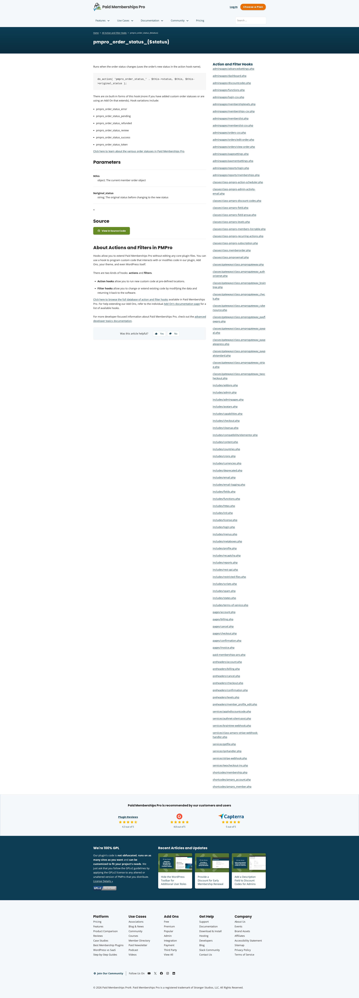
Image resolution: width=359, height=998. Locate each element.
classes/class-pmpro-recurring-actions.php (238, 236)
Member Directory (139, 940)
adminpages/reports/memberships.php (236, 175)
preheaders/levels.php (226, 697)
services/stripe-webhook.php (230, 758)
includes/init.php (223, 513)
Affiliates (240, 935)
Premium (169, 926)
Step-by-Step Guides (105, 954)
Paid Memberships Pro (134, 5)
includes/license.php (225, 520)
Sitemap (239, 945)
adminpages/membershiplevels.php (234, 104)
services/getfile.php (224, 744)
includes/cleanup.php (225, 427)
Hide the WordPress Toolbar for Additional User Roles (173, 880)
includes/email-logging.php (229, 484)
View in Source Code (114, 230)
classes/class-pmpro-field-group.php (234, 214)
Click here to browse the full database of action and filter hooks (130, 299)
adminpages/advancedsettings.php (233, 68)
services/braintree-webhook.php (232, 725)
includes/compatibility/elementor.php (235, 435)
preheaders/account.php (227, 662)
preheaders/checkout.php (228, 683)
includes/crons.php (224, 456)
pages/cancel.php (223, 626)
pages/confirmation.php (227, 640)
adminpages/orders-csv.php (229, 132)
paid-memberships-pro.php (229, 654)
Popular (168, 931)
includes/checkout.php (226, 420)
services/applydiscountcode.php (232, 711)
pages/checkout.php (225, 633)
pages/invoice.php (223, 647)
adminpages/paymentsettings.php (233, 161)
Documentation (150, 20)
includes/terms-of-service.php (230, 605)
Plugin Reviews (128, 817)
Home (96, 33)
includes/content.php (225, 442)
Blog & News (136, 926)
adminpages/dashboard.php (229, 75)
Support (204, 921)
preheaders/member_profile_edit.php (235, 704)
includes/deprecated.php (227, 470)
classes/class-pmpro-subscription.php (235, 243)
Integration (170, 940)
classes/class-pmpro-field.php (230, 207)
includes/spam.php (224, 591)
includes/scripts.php (225, 583)
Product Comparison (105, 931)
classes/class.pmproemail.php (231, 257)
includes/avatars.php (225, 406)
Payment (169, 945)
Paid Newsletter (138, 945)
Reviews (98, 935)
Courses (133, 935)
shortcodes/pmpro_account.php (232, 779)
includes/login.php (224, 527)
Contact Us (205, 954)
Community (178, 20)
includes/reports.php (225, 562)
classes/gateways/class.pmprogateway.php (238, 264)
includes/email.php (224, 477)
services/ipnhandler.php (227, 751)
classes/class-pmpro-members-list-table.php (239, 229)
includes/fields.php (224, 491)
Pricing (200, 20)
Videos (133, 954)
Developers (206, 940)
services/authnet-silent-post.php (232, 718)
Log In (234, 7)
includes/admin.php (225, 392)
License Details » (103, 881)
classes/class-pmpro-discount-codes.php (237, 200)
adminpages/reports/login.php (231, 168)
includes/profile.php (225, 548)
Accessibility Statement (248, 940)
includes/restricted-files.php (229, 576)
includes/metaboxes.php (227, 541)
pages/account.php (224, 612)
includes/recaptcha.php (227, 555)
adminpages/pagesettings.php (231, 154)
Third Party (170, 950)
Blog (202, 945)
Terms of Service (244, 954)
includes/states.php (224, 598)
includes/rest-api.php (225, 569)
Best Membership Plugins (108, 945)
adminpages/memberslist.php (230, 118)
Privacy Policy (243, 950)
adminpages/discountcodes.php (232, 83)
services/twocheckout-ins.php (230, 765)
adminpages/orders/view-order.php (234, 146)
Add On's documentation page (182, 303)
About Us (240, 921)
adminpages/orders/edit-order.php (233, 139)
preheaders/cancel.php (226, 676)
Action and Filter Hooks (233, 64)
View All (168, 954)
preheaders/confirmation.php (230, 690)
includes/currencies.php (227, 463)
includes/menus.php (225, 534)
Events (238, 926)
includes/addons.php (225, 385)
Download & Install (210, 931)
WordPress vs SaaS (104, 950)
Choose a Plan (253, 7)
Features (100, 20)
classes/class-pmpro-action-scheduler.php (238, 182)
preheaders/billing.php (226, 669)
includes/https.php (224, 506)
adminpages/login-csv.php (228, 97)
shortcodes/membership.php (230, 772)
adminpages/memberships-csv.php (234, 111)
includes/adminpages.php (228, 399)
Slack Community (209, 950)
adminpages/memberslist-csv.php (233, 125)
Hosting (203, 935)
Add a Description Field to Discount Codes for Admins (245, 880)
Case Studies (100, 940)
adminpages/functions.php (229, 90)
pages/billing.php (223, 619)
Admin (168, 935)
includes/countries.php (226, 449)
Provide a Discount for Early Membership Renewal (210, 880)
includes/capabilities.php (227, 413)
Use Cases (123, 20)
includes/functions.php (226, 498)
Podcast (133, 950)
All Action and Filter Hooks (114, 33)
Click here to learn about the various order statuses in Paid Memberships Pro (138, 151)
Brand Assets (242, 931)
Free (166, 921)
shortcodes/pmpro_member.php (232, 786)
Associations (136, 921)
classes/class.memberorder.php (232, 250)
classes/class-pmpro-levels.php (231, 222)
